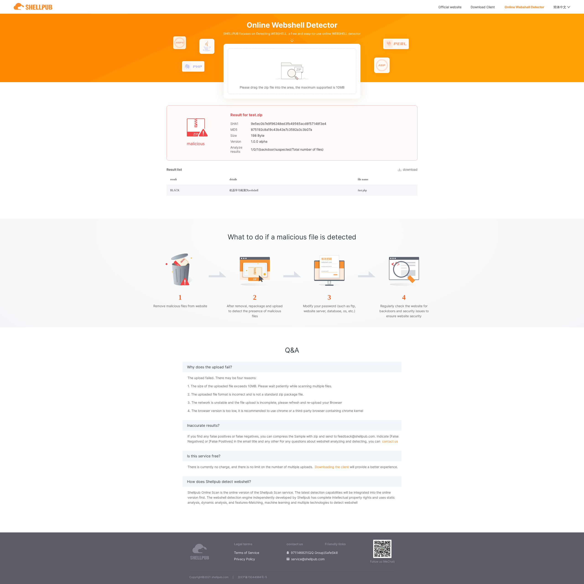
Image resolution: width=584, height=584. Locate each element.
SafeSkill (331, 553)
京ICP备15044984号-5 (252, 577)
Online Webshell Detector (524, 7)
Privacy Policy (244, 559)
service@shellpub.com (308, 559)
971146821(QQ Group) (308, 553)
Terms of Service (246, 553)
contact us (390, 441)
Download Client (483, 7)
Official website (449, 7)
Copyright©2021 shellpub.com (208, 577)
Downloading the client (332, 467)
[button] (292, 71)
